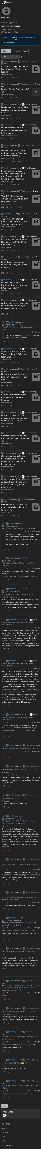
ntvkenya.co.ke (5, 512)
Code (4, 1141)
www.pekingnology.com (8, 227)
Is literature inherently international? (16, 1011)
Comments (16, 51)
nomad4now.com (6, 247)
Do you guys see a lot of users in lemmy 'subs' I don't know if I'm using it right (19, 898)
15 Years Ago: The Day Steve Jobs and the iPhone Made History (20, 1087)
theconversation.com (7, 423)
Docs (3, 1137)
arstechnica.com (6, 204)
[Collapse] (3, 322)
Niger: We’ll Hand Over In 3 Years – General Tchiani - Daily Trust (19, 564)
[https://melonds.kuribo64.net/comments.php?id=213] (36, 92)
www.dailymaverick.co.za (9, 135)
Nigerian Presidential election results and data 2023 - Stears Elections (19, 623)
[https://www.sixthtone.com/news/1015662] (36, 265)
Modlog (4, 1128)
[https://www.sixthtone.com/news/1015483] (36, 377)
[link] (7, 78)
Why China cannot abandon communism (18, 748)
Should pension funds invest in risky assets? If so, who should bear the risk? (19, 1038)
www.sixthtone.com (7, 74)
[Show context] (3, 332)
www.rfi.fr (4, 290)
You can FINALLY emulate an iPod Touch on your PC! (19, 528)
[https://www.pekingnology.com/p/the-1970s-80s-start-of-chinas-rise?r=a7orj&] (36, 221)
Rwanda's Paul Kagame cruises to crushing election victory (18, 328)
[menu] (37, 2)
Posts (25, 51)
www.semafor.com (6, 311)
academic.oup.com (6, 359)
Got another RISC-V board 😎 (14, 1063)
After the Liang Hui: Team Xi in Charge (14, 594)
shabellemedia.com (7, 181)
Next (4, 1106)
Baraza (8, 2)
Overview (6, 51)
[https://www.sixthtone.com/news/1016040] (36, 69)
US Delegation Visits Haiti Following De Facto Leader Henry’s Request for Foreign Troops (19, 822)
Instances (5, 1132)
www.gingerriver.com (7, 158)
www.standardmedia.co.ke (9, 443)
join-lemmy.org (7, 1145)
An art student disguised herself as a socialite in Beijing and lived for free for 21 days (19, 924)
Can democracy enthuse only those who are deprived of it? (20, 865)
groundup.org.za (6, 115)
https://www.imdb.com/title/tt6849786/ (17, 1094)
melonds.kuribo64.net (7, 94)
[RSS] (25, 57)
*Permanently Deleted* (12, 769)
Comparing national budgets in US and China (19, 951)
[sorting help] (21, 57)
